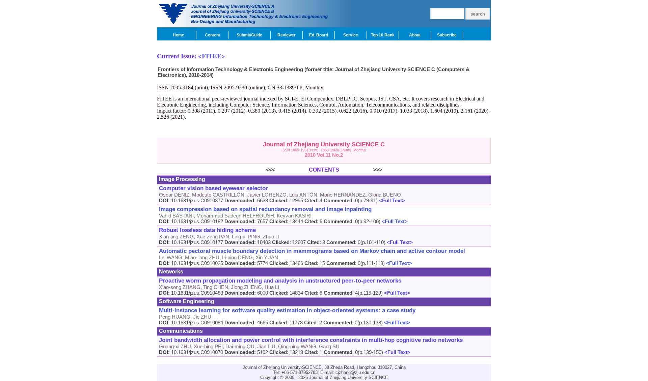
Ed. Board (318, 35)
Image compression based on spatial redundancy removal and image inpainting (265, 209)
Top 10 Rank (383, 35)
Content (212, 35)
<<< (287, 170)
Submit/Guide (249, 35)
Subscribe (447, 35)
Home (178, 35)
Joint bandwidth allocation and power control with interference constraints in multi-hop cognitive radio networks (311, 340)
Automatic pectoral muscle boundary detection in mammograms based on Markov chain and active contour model (312, 251)
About (415, 35)
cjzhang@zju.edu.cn (355, 372)
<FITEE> (211, 55)
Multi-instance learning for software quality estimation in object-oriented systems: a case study (287, 310)
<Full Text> (391, 200)
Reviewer (286, 35)
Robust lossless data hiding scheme (207, 230)
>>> (360, 170)
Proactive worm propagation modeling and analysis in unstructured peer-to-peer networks (280, 280)
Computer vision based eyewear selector (213, 188)
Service (350, 35)
